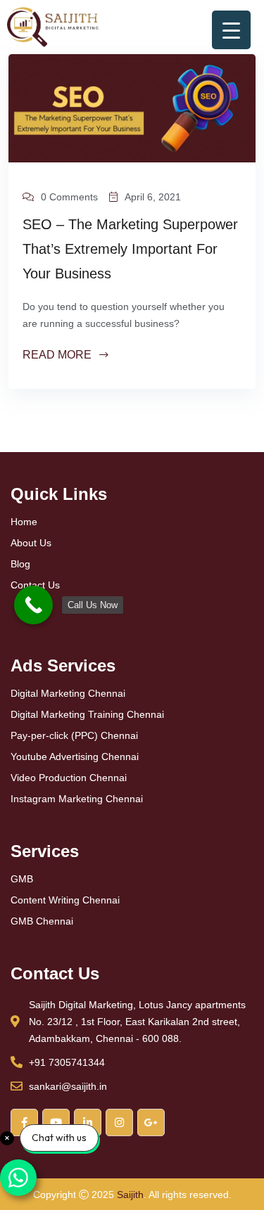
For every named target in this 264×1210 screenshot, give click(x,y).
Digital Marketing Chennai (68, 693)
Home (24, 522)
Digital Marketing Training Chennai (87, 714)
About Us (31, 543)
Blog (20, 564)
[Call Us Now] (33, 605)
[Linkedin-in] (87, 1122)
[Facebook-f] (24, 1122)
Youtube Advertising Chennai (75, 756)
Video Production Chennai (69, 778)
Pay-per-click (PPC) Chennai (74, 735)
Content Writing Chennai (65, 900)
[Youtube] (56, 1122)
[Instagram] (119, 1122)
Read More (58, 355)
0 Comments (69, 196)
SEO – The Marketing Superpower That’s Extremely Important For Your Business (130, 249)
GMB (22, 879)
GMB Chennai (42, 921)
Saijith (130, 1194)
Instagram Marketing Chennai (77, 799)
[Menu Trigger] (231, 30)
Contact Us (35, 585)
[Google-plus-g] (151, 1122)
